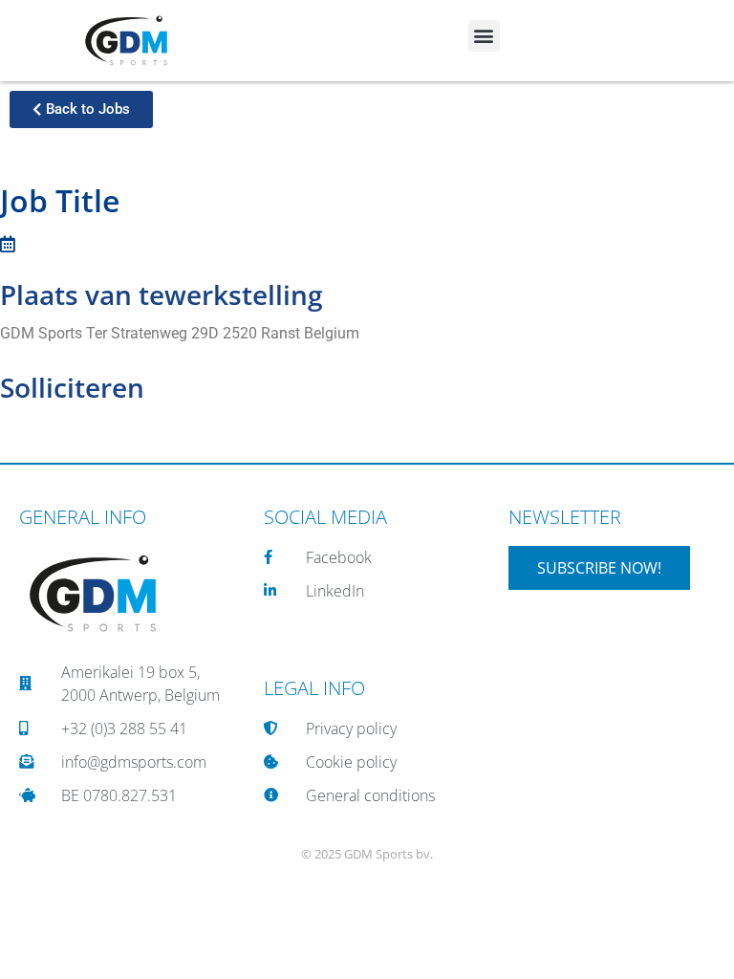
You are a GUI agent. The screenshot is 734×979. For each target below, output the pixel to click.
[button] (484, 36)
